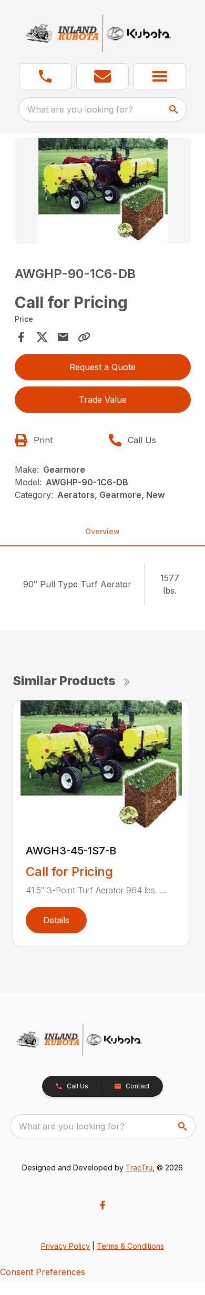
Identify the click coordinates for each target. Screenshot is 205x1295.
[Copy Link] (84, 337)
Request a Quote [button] (102, 367)
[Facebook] (102, 1205)
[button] (45, 76)
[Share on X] (42, 337)
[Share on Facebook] (21, 337)
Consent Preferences (42, 1272)
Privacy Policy (65, 1245)
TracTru (139, 1167)
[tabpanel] (103, 192)
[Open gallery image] (103, 190)
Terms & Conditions (130, 1245)
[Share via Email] (63, 337)
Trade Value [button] (103, 399)
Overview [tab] (102, 531)
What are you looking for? (80, 109)
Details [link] (56, 920)
